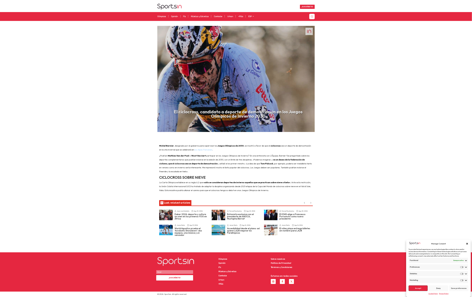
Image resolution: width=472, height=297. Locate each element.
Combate (218, 16)
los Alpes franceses (203, 149)
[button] (467, 243)
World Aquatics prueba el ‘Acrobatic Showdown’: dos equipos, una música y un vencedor (188, 231)
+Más (240, 16)
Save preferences (458, 288)
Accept (418, 288)
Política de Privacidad (281, 263)
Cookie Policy (433, 294)
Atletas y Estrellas (200, 16)
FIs (184, 16)
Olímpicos (161, 16)
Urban (230, 16)
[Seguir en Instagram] (273, 281)
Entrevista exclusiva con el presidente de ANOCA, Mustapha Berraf (240, 216)
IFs (219, 267)
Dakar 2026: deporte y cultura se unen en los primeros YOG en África (191, 216)
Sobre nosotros (278, 259)
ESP (250, 16)
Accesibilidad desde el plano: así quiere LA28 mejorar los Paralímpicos (243, 230)
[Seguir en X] (291, 281)
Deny (438, 288)
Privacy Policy (444, 294)
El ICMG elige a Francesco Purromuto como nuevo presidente (292, 216)
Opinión (174, 16)
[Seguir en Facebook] (282, 281)
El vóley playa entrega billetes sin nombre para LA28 (294, 229)
